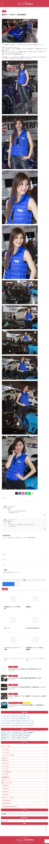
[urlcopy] (32, 493)
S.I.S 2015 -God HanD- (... (33, 628)
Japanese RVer (4, 821)
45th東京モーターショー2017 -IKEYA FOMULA (12, 734)
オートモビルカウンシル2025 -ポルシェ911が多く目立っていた (24, 669)
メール (4, 559)
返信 (44, 514)
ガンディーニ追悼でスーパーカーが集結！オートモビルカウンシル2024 (27, 696)
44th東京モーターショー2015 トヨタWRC (10, 737)
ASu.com (27, 734)
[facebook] (19, 493)
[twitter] (16, 493)
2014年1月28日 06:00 (12, 506)
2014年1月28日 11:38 (11, 519)
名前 (4, 554)
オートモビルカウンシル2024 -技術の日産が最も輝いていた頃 (24, 678)
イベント (4, 498)
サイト (4, 564)
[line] (29, 493)
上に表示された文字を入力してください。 (11, 572)
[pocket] (23, 493)
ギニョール (7, 628)
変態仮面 (28, 606)
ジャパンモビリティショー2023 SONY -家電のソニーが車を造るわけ (26, 705)
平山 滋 (24, 738)
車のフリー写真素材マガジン (24, 837)
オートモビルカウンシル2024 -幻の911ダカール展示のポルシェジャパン (27, 687)
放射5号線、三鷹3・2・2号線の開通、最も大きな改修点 (14, 732)
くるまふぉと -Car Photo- (25, 4)
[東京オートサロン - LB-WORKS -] (26, 493)
